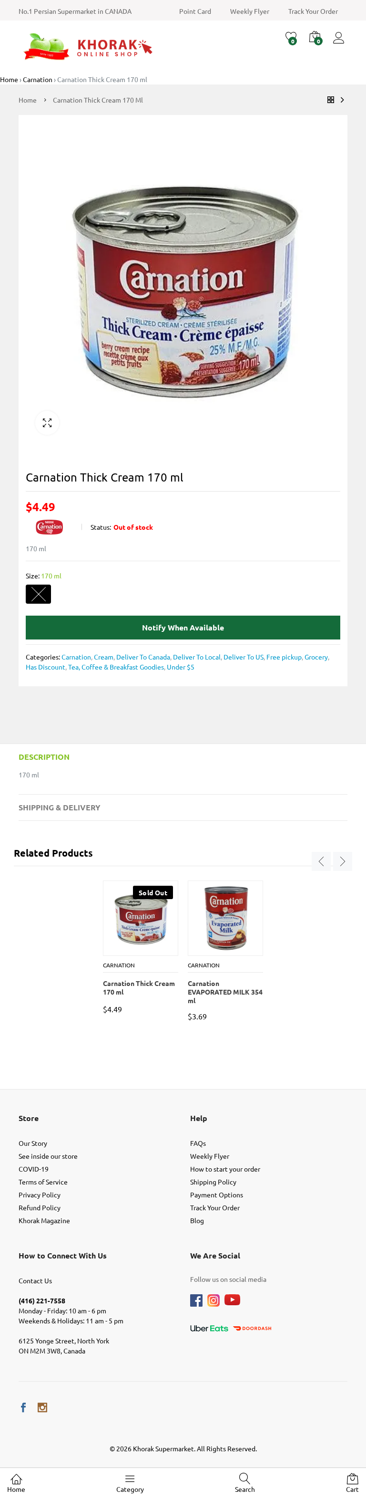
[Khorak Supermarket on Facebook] (23, 1408)
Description (44, 757)
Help (198, 1117)
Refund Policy (40, 1207)
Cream (102, 656)
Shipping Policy (213, 1181)
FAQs (198, 1143)
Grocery (315, 656)
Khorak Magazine (44, 1220)
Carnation (76, 656)
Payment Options (216, 1194)
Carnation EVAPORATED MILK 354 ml (225, 988)
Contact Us (35, 1280)
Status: (101, 527)
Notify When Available (183, 627)
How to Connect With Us (63, 1255)
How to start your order (225, 1168)
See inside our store (48, 1156)
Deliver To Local (196, 656)
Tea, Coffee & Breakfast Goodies (115, 666)
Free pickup (283, 656)
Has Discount (45, 666)
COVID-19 (34, 1168)
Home (16, 1489)
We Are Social (215, 1255)
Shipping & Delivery (60, 807)
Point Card (195, 11)
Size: (43, 575)
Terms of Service (43, 1181)
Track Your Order (313, 11)
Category (130, 1489)
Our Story (33, 1143)
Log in (340, 43)
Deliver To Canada (142, 656)
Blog (197, 1220)
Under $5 (179, 666)
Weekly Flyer (249, 11)
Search (245, 1489)
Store (29, 1117)
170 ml (38, 593)
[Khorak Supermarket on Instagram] (42, 1408)
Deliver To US (243, 656)
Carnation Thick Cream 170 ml (139, 987)
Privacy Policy (40, 1194)
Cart (352, 1489)
